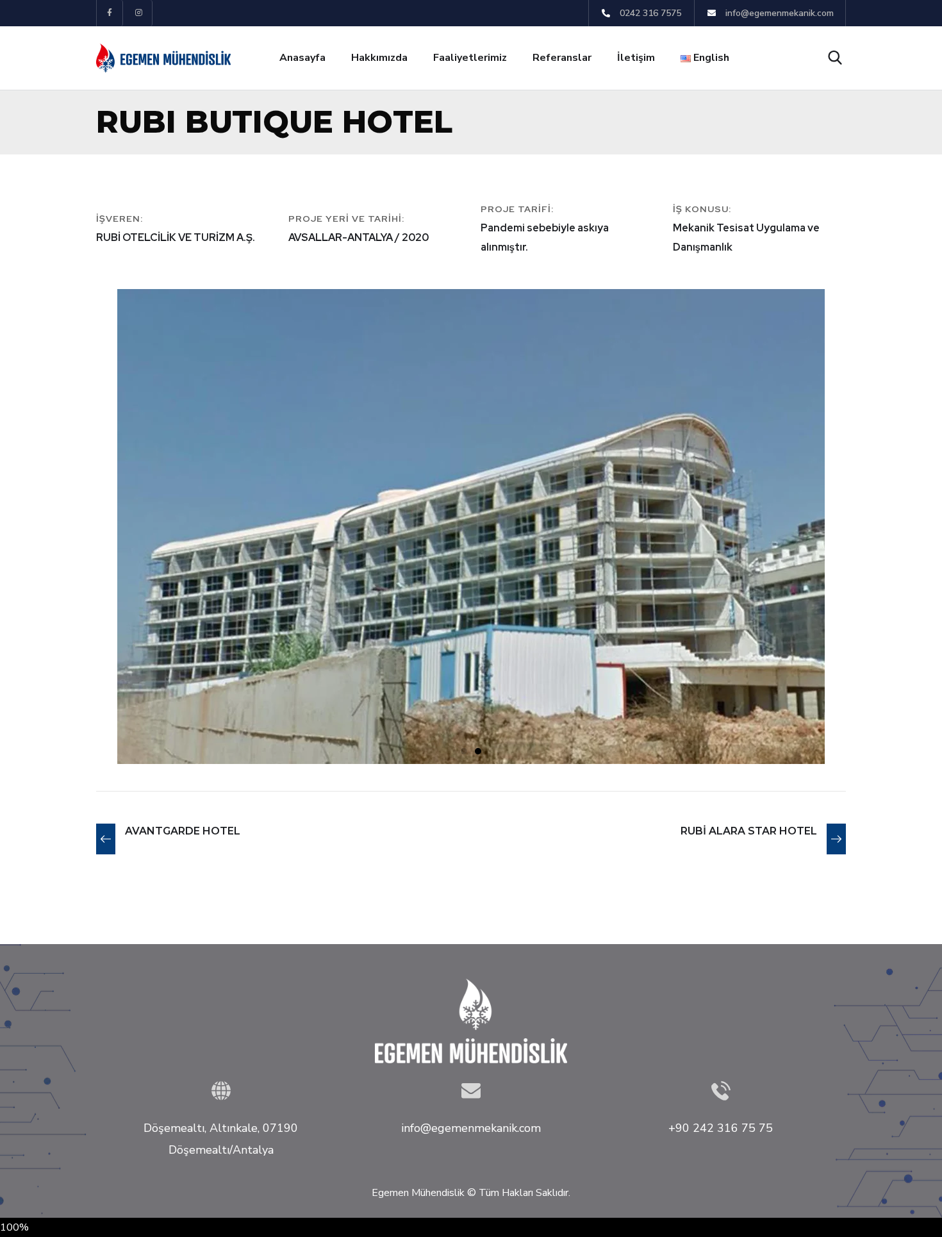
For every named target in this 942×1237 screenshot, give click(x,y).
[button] (464, 751)
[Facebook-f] (110, 13)
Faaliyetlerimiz (470, 58)
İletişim (636, 58)
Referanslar (562, 58)
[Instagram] (139, 13)
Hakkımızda (379, 58)
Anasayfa (302, 58)
